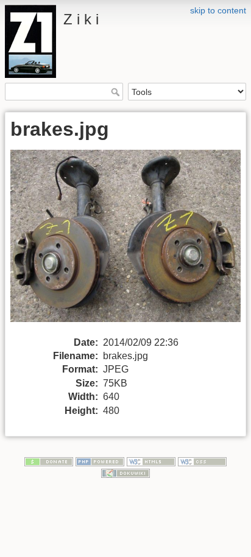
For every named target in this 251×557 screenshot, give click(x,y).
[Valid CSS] (202, 461)
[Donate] (48, 461)
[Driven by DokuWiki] (125, 472)
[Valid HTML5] (151, 461)
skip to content (218, 10)
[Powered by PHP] (100, 461)
